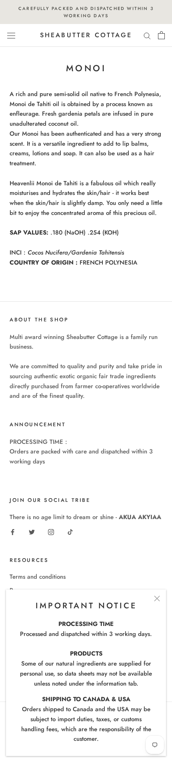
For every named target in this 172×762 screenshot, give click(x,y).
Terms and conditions (38, 576)
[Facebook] (13, 532)
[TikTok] (70, 532)
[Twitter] (32, 532)
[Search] (147, 35)
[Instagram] (51, 532)
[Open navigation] (11, 35)
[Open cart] (161, 35)
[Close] (157, 599)
